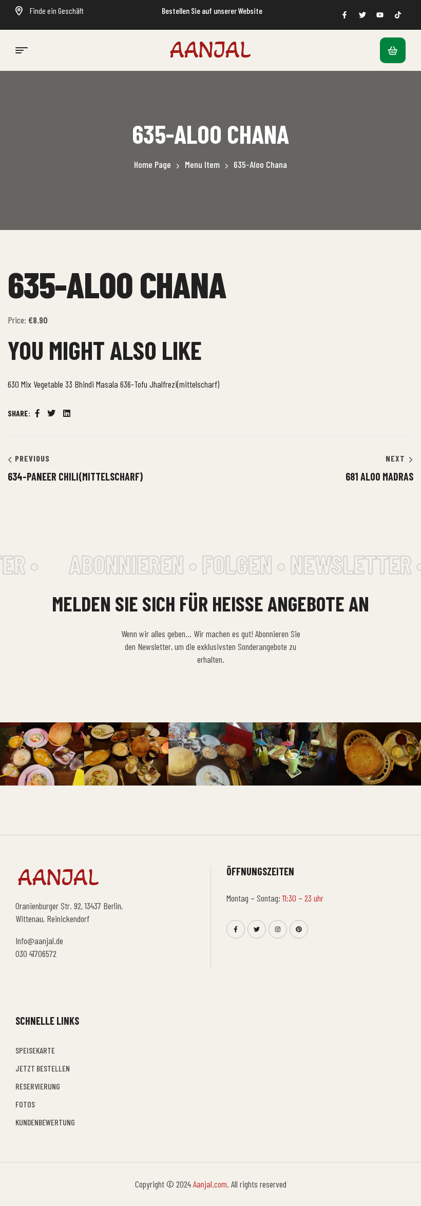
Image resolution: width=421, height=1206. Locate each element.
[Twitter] (256, 929)
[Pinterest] (299, 929)
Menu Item (202, 164)
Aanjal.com (210, 1184)
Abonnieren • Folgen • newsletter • (241, 563)
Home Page (152, 164)
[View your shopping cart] (393, 50)
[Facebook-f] (235, 929)
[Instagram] (278, 929)
